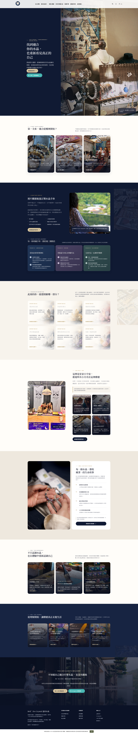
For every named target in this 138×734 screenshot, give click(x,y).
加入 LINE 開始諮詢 (60, 691)
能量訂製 (67, 4)
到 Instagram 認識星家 (76, 691)
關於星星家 (44, 4)
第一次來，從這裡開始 (34, 75)
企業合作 (98, 713)
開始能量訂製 (32, 70)
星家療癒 (79, 4)
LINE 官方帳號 (99, 718)
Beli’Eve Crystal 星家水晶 (38, 711)
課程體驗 (81, 713)
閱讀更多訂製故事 (91, 523)
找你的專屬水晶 (59, 4)
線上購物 (37, 4)
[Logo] (22, 4)
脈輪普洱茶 (73, 4)
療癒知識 (81, 716)
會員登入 (98, 720)
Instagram (98, 716)
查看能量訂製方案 (34, 230)
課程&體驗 (51, 4)
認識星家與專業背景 (80, 439)
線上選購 (63, 718)
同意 (92, 731)
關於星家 (81, 718)
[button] (112, 4)
